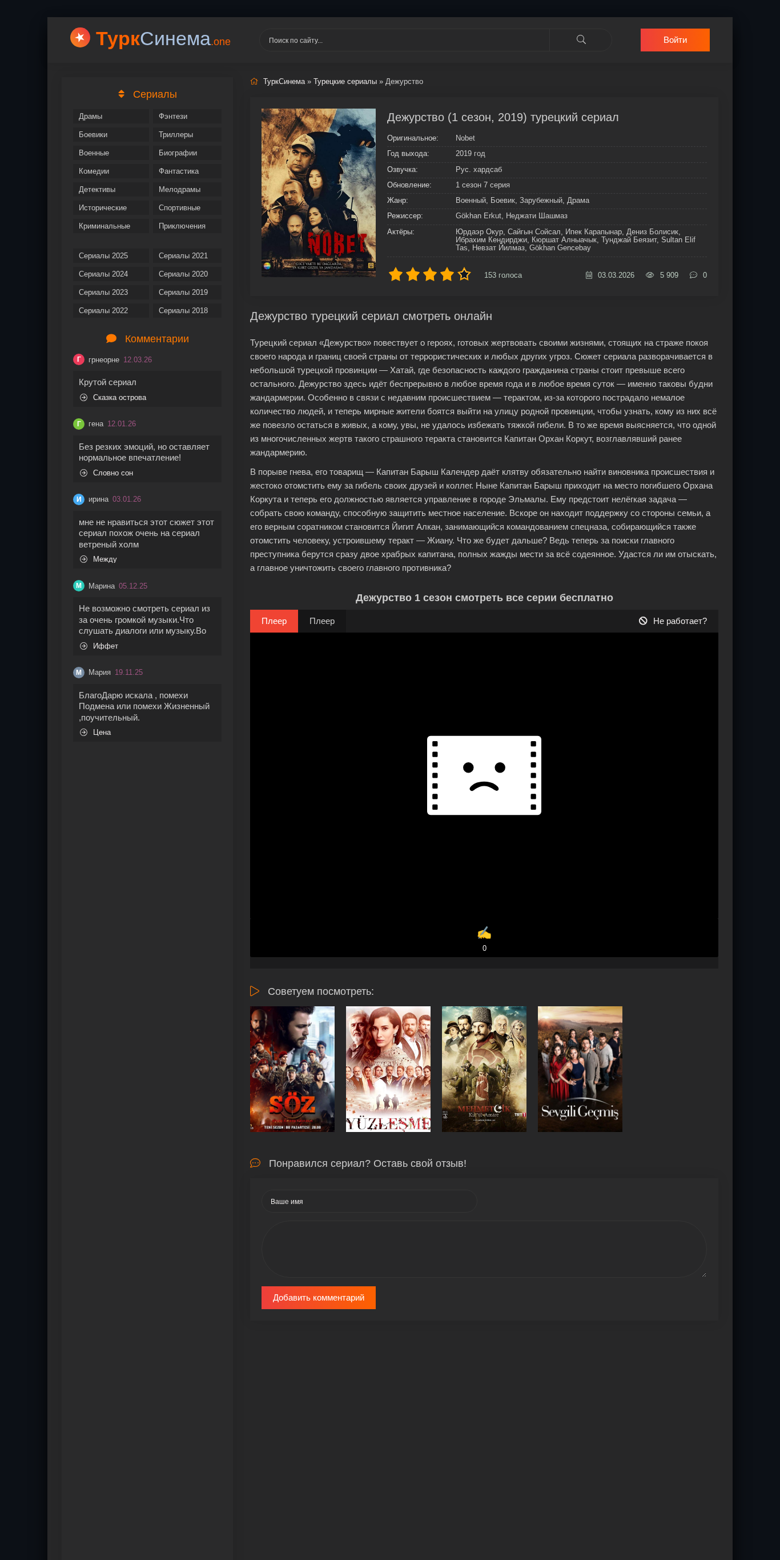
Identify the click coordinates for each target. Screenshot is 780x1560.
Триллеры (176, 134)
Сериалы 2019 (183, 292)
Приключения (182, 226)
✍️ (484, 939)
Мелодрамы (179, 189)
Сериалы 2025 (103, 255)
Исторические (103, 207)
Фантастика (179, 171)
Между (105, 559)
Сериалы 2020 (183, 274)
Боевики (93, 134)
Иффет (105, 646)
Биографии (178, 153)
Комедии (94, 171)
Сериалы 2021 (183, 255)
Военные (94, 153)
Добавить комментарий (318, 1297)
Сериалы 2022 (103, 310)
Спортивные (179, 207)
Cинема (163, 38)
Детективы (97, 189)
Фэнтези (173, 116)
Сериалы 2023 (103, 292)
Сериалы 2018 (183, 310)
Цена (102, 732)
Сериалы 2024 (103, 274)
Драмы (90, 116)
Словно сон (113, 473)
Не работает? (680, 621)
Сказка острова (119, 397)
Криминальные (104, 226)
